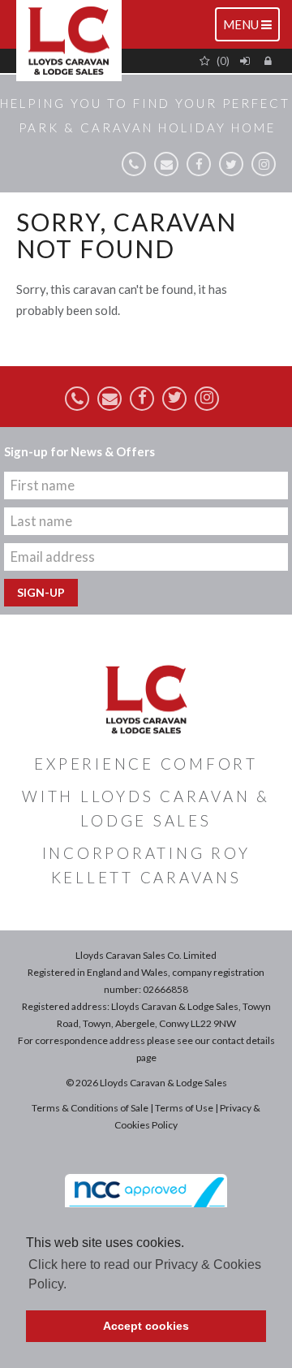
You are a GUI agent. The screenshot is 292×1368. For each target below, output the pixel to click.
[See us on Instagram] (263, 164)
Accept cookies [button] (146, 1325)
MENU (251, 28)
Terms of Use (184, 1108)
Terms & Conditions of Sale (90, 1108)
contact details (243, 1040)
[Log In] (247, 60)
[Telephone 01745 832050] (134, 164)
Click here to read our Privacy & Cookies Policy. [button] (144, 1274)
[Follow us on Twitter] (231, 164)
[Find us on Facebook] (198, 164)
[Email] (167, 164)
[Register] (270, 60)
